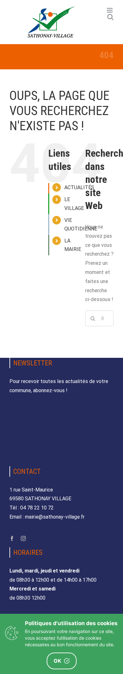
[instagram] (23, 538)
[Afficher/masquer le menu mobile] (110, 10)
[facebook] (12, 538)
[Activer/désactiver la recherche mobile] (110, 17)
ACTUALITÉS (79, 187)
